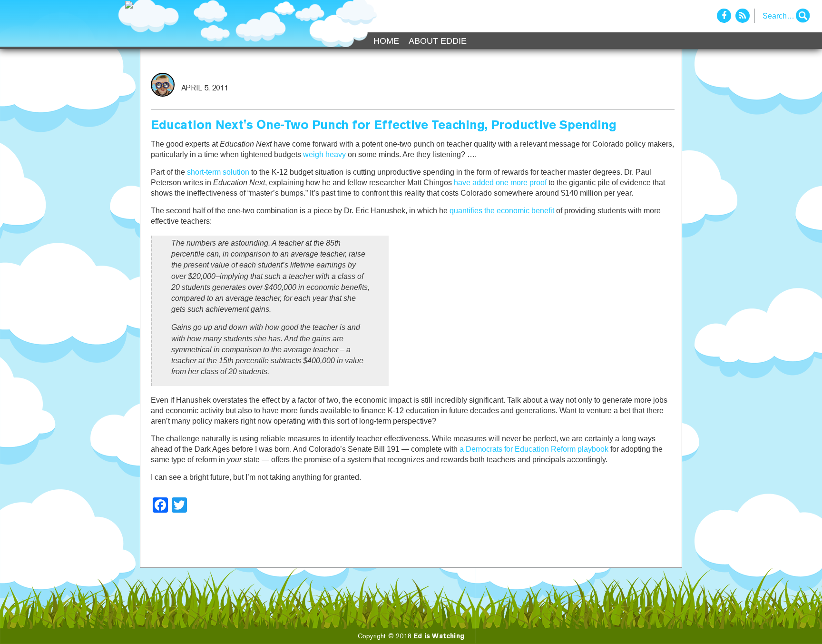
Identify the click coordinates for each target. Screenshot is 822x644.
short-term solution (218, 172)
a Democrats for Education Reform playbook (534, 449)
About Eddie (438, 41)
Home (386, 41)
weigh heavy (324, 154)
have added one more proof (500, 182)
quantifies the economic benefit (502, 211)
